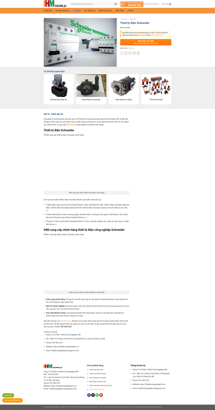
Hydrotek (77, 11)
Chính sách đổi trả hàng (97, 374)
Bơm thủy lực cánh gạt (91, 100)
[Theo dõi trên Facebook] (89, 395)
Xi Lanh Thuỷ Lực (63, 11)
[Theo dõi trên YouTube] (101, 395)
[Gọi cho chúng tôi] (97, 395)
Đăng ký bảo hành (156, 35)
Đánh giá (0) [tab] (57, 114)
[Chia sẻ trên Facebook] (122, 53)
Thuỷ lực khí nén (156, 100)
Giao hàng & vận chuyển (97, 378)
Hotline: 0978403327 (12, 400)
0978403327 (141, 35)
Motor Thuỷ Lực (105, 11)
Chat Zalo (8, 395)
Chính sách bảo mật (96, 370)
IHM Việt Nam (65, 321)
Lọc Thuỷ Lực (89, 11)
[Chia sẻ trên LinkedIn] (138, 53)
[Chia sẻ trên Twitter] (126, 53)
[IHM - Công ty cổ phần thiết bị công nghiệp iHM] (55, 4)
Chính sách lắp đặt (96, 389)
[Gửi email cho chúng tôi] (93, 395)
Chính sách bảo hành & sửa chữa (100, 385)
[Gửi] (115, 4)
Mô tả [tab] (46, 114)
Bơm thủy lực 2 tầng (124, 100)
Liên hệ (131, 11)
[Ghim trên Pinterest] (134, 53)
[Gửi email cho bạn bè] (130, 53)
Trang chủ (48, 11)
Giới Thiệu (120, 11)
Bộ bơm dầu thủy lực (59, 100)
